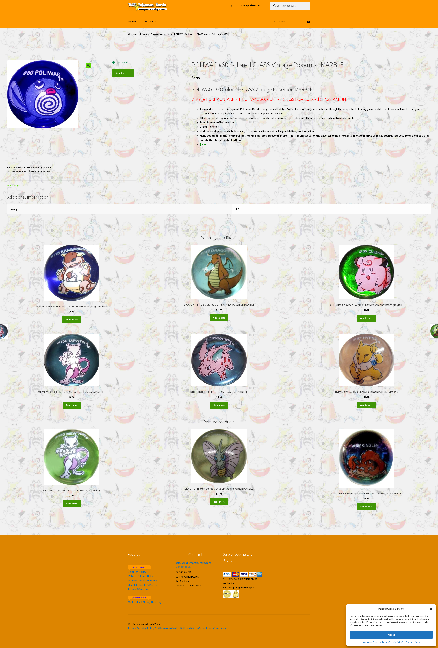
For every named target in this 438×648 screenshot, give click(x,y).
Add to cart (123, 73)
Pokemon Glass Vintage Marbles (156, 34)
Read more (71, 405)
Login (231, 5)
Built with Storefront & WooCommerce (203, 628)
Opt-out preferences (372, 642)
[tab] (71, 186)
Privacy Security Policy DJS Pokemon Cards (401, 642)
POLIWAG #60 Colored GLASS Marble (31, 171)
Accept (391, 634)
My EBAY (133, 21)
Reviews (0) (13, 185)
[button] (431, 609)
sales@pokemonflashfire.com (193, 563)
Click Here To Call (183, 566)
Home (135, 34)
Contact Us (150, 21)
